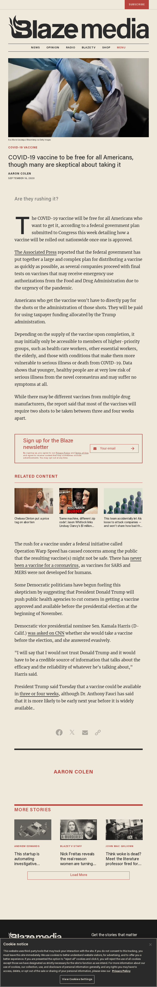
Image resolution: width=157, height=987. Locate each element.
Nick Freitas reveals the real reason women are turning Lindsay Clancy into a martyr (78, 859)
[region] (78, 962)
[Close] (150, 944)
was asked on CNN (46, 633)
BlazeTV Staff (71, 846)
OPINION (52, 47)
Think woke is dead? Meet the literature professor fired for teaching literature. (123, 859)
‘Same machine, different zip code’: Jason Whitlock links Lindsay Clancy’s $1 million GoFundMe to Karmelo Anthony (77, 522)
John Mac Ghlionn (119, 846)
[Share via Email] (85, 732)
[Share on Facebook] (59, 732)
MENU (121, 47)
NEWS (35, 47)
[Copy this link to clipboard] (97, 732)
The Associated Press (36, 252)
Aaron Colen (19, 173)
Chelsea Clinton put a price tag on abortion (32, 520)
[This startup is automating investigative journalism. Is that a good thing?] (32, 829)
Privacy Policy (63, 453)
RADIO (70, 47)
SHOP (106, 47)
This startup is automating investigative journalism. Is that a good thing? (31, 859)
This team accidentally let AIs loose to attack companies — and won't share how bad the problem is (123, 522)
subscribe (137, 4)
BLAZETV (89, 47)
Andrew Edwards (27, 846)
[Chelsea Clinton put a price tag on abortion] (34, 500)
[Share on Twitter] (72, 732)
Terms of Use (81, 453)
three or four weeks (39, 693)
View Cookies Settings (77, 979)
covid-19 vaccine (22, 147)
